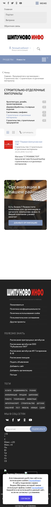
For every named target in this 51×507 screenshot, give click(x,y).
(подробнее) (35, 480)
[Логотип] (25, 37)
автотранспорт (12, 403)
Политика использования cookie (25, 313)
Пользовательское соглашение (24, 317)
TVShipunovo (19, 399)
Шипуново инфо (28, 211)
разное (33, 390)
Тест (18, 408)
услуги (8, 390)
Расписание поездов (19, 357)
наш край (9, 408)
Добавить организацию (21, 370)
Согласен (25, 498)
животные (31, 399)
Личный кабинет (20, 48)
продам (22, 395)
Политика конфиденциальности (25, 309)
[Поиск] (38, 49)
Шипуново (33, 395)
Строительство (22, 147)
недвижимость (20, 390)
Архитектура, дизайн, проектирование (16, 103)
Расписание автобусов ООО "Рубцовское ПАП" (23, 345)
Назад (7, 72)
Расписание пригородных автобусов (27, 340)
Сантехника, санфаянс (16, 112)
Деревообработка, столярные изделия (20, 108)
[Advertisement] (25, 253)
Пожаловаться (17, 304)
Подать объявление (19, 362)
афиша (34, 408)
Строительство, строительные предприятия (20, 121)
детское (40, 403)
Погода (13, 374)
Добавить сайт (17, 366)
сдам (42, 408)
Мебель (25, 408)
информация (11, 395)
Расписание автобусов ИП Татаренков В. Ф (28, 352)
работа (8, 399)
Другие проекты (17, 322)
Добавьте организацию (25, 223)
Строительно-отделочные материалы (18, 116)
